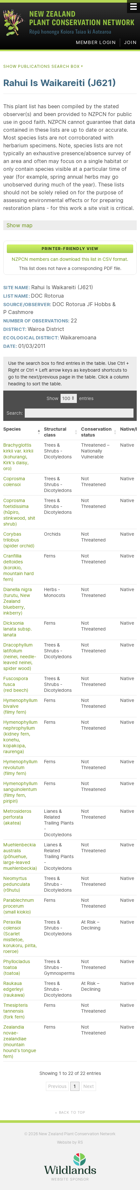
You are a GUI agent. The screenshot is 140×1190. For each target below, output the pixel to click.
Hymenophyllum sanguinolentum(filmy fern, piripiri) (20, 792)
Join (130, 42)
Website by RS (70, 1142)
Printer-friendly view (70, 248)
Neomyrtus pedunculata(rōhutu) (16, 884)
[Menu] (133, 6)
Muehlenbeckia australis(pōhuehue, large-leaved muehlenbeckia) (20, 856)
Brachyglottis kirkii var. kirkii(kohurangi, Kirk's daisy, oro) (18, 456)
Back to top (70, 1112)
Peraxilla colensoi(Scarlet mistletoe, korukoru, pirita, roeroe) (20, 936)
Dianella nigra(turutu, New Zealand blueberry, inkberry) (17, 601)
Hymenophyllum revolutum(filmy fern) (20, 767)
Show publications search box (43, 66)
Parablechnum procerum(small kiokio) (18, 906)
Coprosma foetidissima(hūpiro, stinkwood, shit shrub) (19, 512)
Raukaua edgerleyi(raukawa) (14, 989)
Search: (15, 413)
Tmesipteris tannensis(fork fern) (15, 1011)
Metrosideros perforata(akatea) (17, 817)
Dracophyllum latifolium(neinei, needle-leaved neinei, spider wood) (19, 656)
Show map (20, 225)
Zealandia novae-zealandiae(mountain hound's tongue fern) (19, 1041)
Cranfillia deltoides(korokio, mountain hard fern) (18, 567)
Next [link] (88, 1086)
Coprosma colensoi (14, 481)
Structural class (55, 432)
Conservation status (96, 432)
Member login (96, 42)
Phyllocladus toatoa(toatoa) (16, 967)
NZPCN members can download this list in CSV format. (70, 259)
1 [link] (75, 1086)
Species (12, 429)
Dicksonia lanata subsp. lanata (17, 629)
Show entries (70, 398)
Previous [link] (57, 1086)
